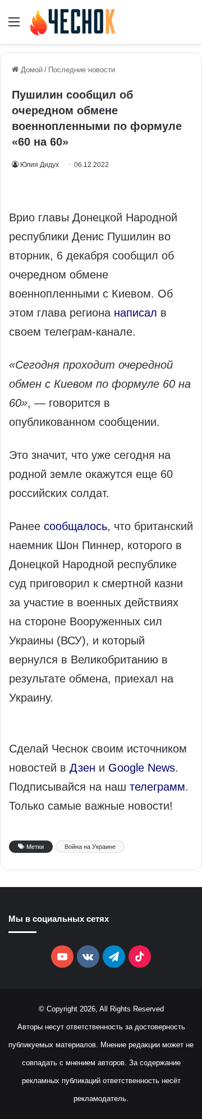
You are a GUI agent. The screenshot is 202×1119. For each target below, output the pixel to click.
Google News (141, 768)
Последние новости (81, 70)
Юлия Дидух (39, 165)
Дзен (82, 768)
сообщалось (75, 526)
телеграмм (157, 787)
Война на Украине (90, 846)
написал (135, 313)
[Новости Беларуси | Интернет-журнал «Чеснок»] (73, 22)
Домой (31, 70)
